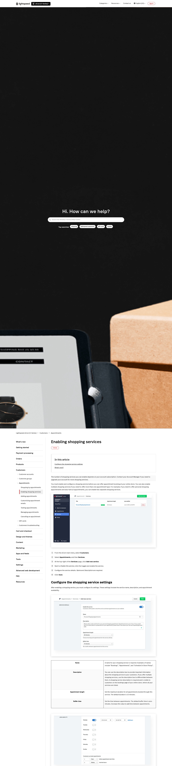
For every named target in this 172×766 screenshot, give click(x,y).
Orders (19, 459)
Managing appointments (30, 512)
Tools (18, 559)
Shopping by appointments (31, 487)
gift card (101, 226)
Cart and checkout (24, 531)
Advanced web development (28, 571)
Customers (44, 433)
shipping (74, 226)
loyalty (109, 226)
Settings (19, 565)
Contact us (127, 3)
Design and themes (24, 537)
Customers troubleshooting (29, 525)
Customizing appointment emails (30, 502)
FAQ (17, 576)
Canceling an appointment (30, 516)
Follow (55, 447)
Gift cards (22, 521)
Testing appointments (29, 508)
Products (20, 464)
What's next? (59, 467)
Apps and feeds (22, 554)
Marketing (20, 548)
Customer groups (25, 478)
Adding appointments (29, 496)
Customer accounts (26, 474)
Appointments (56, 433)
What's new (21, 442)
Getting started (22, 447)
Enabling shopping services (31, 492)
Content (19, 542)
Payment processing (24, 453)
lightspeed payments (87, 226)
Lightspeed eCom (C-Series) (26, 433)
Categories (103, 3)
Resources (115, 3)
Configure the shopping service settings (69, 464)
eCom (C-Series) (41, 4)
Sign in (151, 3)
